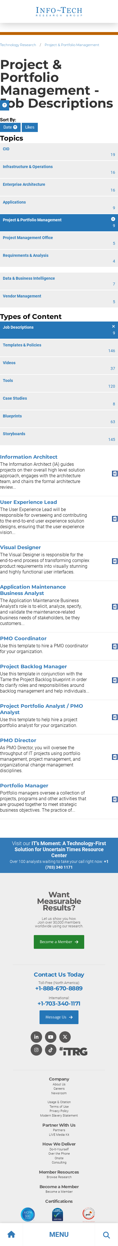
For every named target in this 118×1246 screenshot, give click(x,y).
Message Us (57, 1017)
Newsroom (59, 1093)
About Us (59, 1084)
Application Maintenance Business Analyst (33, 590)
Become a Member (56, 941)
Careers (59, 1089)
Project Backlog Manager (33, 666)
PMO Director (18, 740)
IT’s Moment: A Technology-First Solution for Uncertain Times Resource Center (60, 849)
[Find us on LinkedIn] (36, 1037)
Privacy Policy (59, 1111)
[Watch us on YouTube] (51, 1037)
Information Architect (29, 457)
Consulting (59, 1162)
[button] (59, 1234)
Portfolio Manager (24, 785)
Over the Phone (59, 1154)
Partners (59, 1130)
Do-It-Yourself (59, 1149)
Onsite (59, 1158)
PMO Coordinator (23, 638)
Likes (29, 127)
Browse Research (59, 1177)
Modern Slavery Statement (59, 1115)
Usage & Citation (59, 1102)
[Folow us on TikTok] (50, 1050)
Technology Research (18, 45)
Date (8, 127)
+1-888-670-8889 (58, 988)
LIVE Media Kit (59, 1135)
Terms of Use (59, 1107)
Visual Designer (20, 547)
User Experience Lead (28, 502)
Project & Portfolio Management (72, 45)
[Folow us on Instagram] (36, 1050)
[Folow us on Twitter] (65, 1037)
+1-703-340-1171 (59, 1003)
